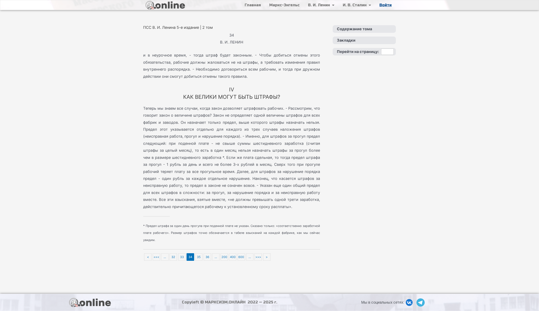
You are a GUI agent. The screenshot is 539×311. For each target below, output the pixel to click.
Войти (385, 5)
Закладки (346, 40)
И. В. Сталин (355, 5)
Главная (253, 5)
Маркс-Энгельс (284, 5)
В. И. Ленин (319, 5)
